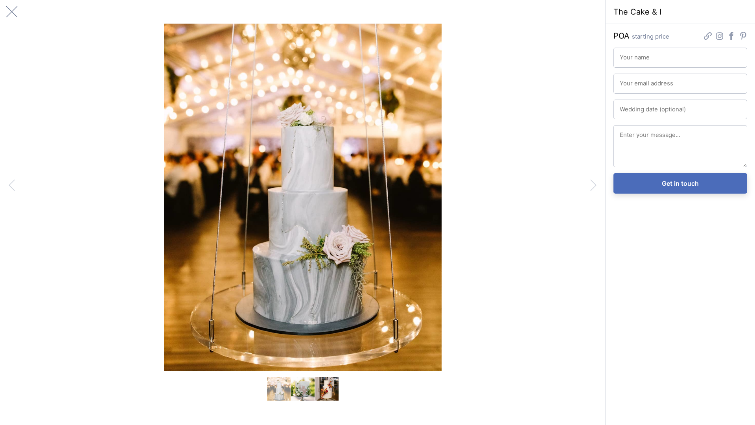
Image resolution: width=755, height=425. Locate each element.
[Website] (708, 37)
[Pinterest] (743, 37)
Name (626, 54)
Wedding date (634, 106)
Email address (634, 80)
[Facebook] (731, 37)
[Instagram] (720, 37)
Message (629, 131)
